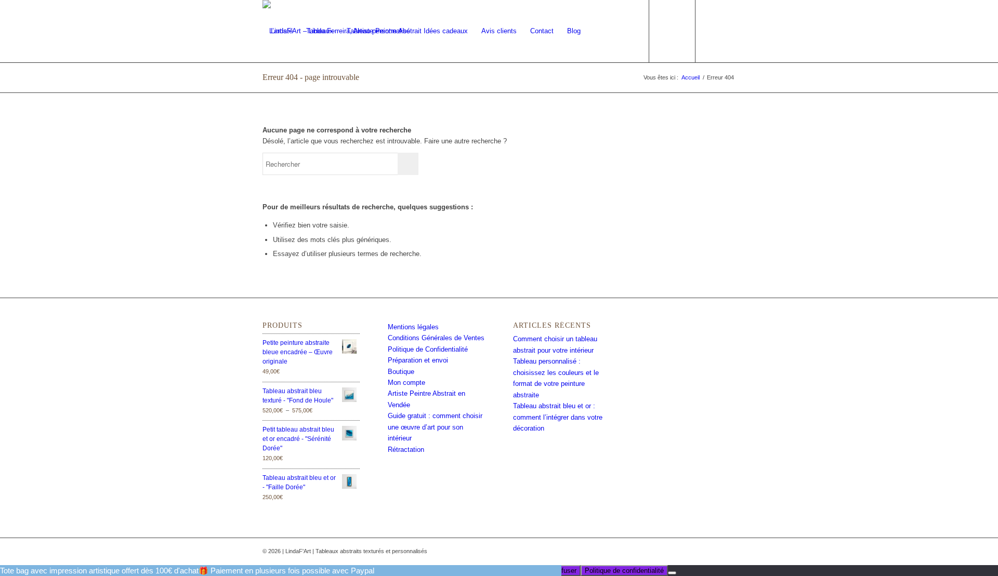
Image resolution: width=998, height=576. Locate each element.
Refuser (564, 570)
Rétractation (406, 449)
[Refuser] (672, 572)
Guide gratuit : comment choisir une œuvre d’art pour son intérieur (435, 427)
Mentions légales (413, 327)
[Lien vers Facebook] (712, 30)
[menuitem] (280, 31)
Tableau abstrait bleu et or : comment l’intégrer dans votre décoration (557, 417)
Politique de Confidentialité (428, 349)
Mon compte (406, 382)
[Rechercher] (618, 31)
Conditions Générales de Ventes (436, 338)
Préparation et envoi (418, 360)
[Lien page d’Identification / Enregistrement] (597, 31)
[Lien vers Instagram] (728, 30)
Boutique (401, 372)
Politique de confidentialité (624, 570)
